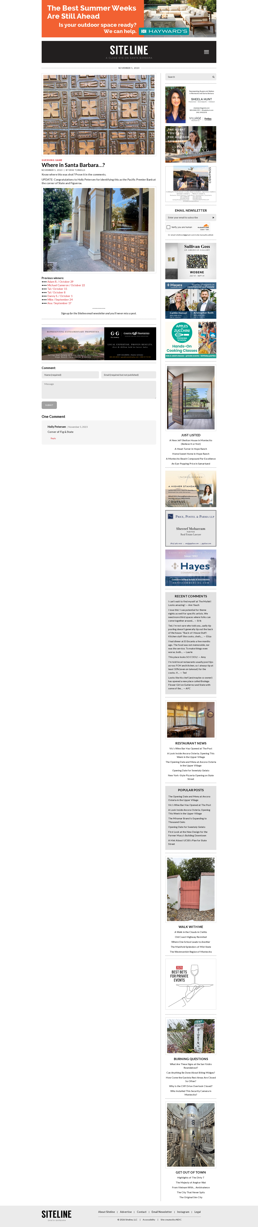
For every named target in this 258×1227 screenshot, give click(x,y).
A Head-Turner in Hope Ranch (191, 448)
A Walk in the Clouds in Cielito (191, 931)
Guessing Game (52, 160)
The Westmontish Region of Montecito (191, 951)
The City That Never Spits (191, 1192)
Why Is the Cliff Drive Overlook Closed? (190, 1086)
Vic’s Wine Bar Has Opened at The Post (190, 748)
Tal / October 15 (57, 288)
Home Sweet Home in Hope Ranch (190, 453)
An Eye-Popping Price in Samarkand (191, 463)
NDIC (178, 1219)
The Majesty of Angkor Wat (191, 1182)
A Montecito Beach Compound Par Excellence (191, 458)
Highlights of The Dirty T (191, 1177)
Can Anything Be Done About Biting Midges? (190, 1072)
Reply (53, 438)
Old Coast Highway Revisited (191, 936)
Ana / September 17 (59, 303)
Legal (198, 1211)
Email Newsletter (162, 1211)
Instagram (183, 1211)
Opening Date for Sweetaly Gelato (190, 770)
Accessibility (149, 1219)
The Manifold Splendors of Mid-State (191, 946)
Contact (142, 1211)
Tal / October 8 (56, 292)
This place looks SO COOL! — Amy (187, 656)
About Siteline (106, 1211)
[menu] (206, 52)
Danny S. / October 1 (60, 296)
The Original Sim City (190, 1197)
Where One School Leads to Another (190, 941)
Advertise (126, 1211)
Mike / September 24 (60, 299)
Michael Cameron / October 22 (66, 285)
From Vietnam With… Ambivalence (191, 1187)
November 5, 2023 (77, 426)
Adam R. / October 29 (60, 281)
